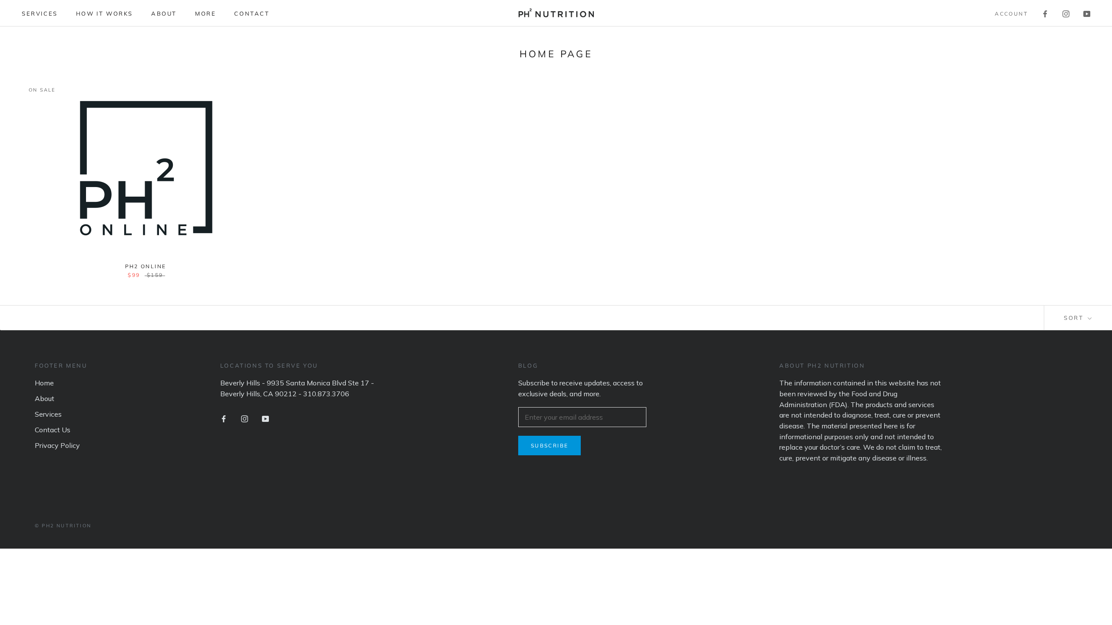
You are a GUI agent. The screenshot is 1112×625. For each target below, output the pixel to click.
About (164, 13)
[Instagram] (1065, 13)
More (205, 13)
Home (44, 382)
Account (1011, 13)
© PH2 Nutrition (63, 526)
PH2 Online (145, 266)
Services (40, 13)
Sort (1075, 317)
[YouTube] (1086, 13)
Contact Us (52, 429)
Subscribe (550, 445)
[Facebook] (1045, 13)
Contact (251, 13)
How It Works (104, 13)
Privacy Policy (57, 445)
